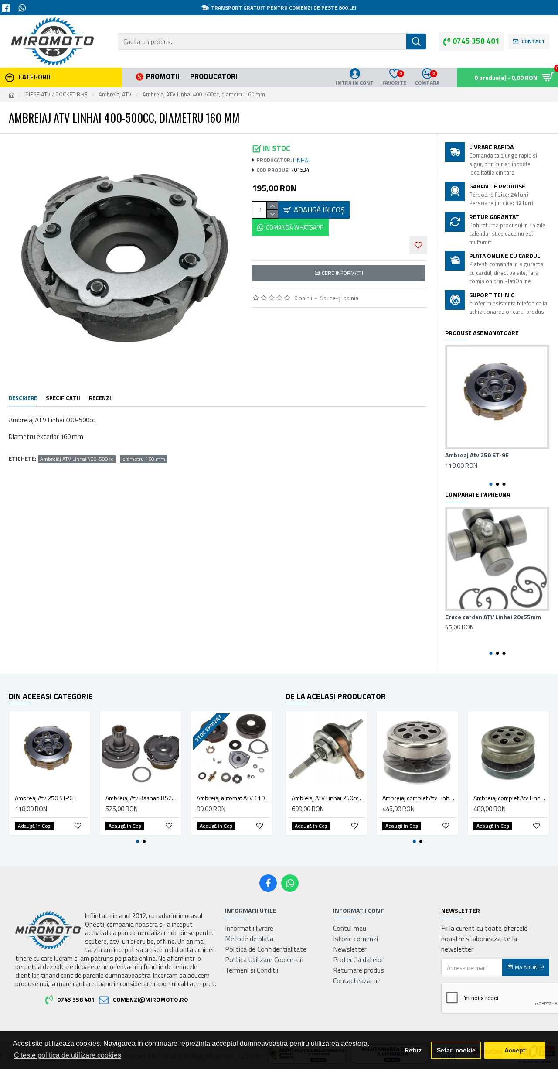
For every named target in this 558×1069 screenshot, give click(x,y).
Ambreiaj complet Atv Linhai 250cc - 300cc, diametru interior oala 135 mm (419, 798)
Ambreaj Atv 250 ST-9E (477, 455)
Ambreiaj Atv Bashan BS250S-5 (142, 798)
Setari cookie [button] (456, 1050)
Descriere (23, 398)
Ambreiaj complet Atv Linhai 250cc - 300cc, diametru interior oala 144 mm (510, 798)
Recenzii (101, 398)
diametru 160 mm (143, 459)
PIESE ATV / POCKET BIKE (56, 94)
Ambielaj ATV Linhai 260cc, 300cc (328, 798)
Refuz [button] (413, 1050)
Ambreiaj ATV (115, 94)
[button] (490, 484)
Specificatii (63, 398)
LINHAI (301, 160)
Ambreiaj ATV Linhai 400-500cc (76, 459)
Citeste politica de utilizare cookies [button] (67, 1055)
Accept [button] (514, 1050)
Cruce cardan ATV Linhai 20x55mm (493, 617)
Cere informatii (342, 273)
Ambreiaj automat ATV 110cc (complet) (233, 798)
